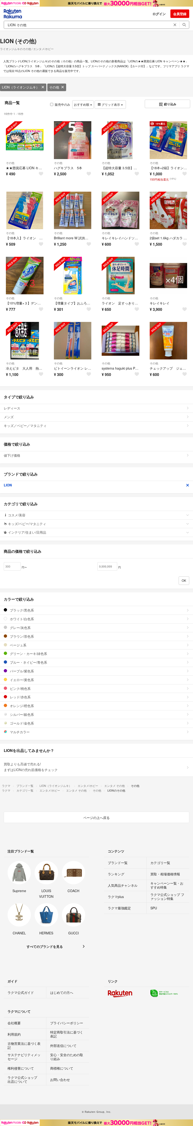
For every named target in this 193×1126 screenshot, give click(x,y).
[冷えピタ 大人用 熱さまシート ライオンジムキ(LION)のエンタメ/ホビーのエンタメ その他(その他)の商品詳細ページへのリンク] (25, 341)
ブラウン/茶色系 (21, 636)
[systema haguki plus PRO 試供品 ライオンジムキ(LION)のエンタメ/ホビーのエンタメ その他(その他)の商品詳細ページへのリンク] (120, 341)
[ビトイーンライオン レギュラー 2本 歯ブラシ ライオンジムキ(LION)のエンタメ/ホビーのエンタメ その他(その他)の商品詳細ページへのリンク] (73, 341)
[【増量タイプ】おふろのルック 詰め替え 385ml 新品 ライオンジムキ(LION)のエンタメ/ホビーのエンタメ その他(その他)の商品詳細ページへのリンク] (73, 276)
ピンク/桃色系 (20, 688)
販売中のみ (62, 104)
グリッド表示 (111, 104)
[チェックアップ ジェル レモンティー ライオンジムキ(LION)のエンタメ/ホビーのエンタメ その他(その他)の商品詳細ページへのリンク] (168, 341)
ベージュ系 (17, 645)
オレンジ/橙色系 (21, 705)
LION (8, 485)
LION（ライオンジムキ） (20, 87)
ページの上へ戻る (96, 817)
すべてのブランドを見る (45, 946)
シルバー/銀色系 (21, 714)
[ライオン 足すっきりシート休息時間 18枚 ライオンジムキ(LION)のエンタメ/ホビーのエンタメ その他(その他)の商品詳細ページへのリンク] (120, 276)
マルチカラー (19, 732)
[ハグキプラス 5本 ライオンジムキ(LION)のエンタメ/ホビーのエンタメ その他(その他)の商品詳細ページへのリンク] (73, 140)
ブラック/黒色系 (21, 610)
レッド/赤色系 (20, 697)
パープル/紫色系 (21, 671)
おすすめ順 (82, 104)
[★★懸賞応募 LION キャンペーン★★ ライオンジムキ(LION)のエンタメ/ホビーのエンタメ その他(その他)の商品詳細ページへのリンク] (25, 140)
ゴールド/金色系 (21, 723)
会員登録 (179, 13)
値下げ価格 (12, 455)
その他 (54, 87)
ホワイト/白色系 (21, 618)
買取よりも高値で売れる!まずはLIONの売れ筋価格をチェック (31, 767)
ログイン (159, 13)
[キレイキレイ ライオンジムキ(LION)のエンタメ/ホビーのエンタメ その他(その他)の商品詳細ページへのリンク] (168, 276)
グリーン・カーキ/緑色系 (28, 653)
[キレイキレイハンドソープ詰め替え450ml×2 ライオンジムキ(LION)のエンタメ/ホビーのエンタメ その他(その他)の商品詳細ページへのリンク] (120, 210)
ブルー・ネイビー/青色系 (28, 662)
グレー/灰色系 (20, 627)
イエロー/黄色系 (21, 679)
